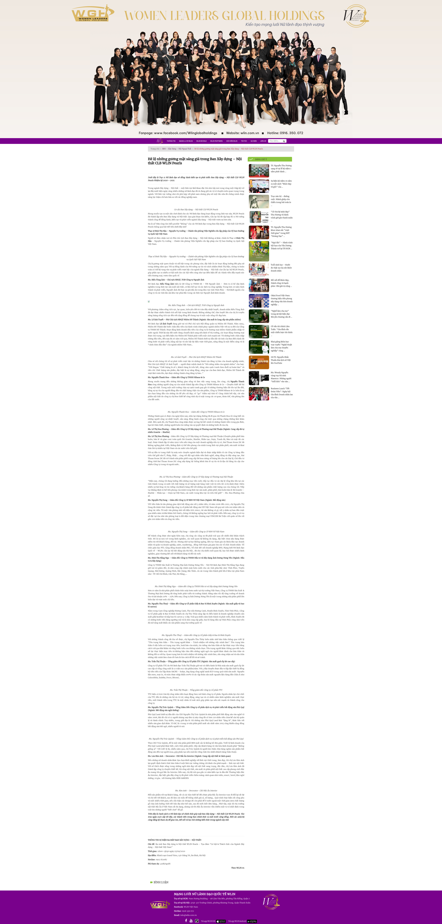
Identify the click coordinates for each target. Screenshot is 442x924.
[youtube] (191, 921)
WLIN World (201, 141)
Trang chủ (155, 149)
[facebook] (186, 921)
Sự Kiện (254, 141)
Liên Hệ (263, 141)
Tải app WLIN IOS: (208, 921)
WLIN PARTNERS (216, 141)
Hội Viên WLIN (231, 141)
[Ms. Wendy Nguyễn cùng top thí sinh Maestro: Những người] (259, 378)
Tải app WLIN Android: (237, 921)
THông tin (171, 141)
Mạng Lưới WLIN (186, 141)
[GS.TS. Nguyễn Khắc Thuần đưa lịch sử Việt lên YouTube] (259, 362)
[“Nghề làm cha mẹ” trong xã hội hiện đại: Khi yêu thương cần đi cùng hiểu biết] (259, 316)
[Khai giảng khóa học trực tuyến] (259, 347)
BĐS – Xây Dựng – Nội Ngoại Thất (176, 149)
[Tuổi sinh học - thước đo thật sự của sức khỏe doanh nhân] (259, 270)
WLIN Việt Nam (191, 907)
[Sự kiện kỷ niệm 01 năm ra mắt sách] (259, 186)
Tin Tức (244, 141)
